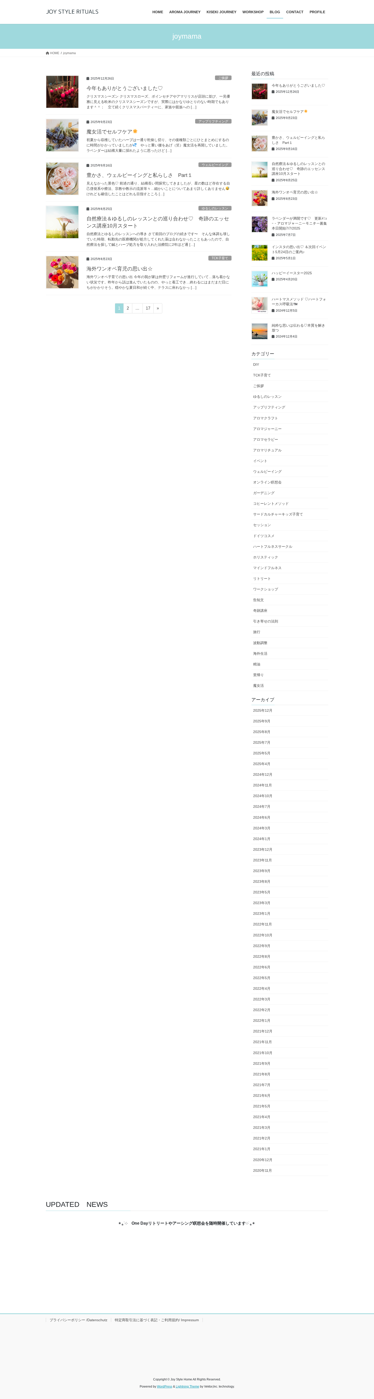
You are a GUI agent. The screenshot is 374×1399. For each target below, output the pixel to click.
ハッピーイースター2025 (292, 273)
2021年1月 (261, 1149)
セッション (262, 525)
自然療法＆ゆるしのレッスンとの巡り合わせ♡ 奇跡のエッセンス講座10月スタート (298, 169)
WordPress (164, 1386)
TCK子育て (220, 258)
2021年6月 (261, 1095)
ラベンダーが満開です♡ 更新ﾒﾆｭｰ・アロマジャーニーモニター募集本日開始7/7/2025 (299, 223)
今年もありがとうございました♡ (125, 88)
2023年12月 (262, 849)
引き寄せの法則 (265, 621)
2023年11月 (262, 860)
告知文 (258, 600)
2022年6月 (261, 967)
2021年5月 (261, 1106)
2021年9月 (261, 1063)
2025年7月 (261, 742)
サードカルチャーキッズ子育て (278, 514)
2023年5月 (261, 892)
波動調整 (260, 643)
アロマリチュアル (267, 450)
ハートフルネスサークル (272, 546)
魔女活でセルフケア (109, 131)
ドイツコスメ (264, 536)
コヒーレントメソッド (271, 503)
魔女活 (258, 685)
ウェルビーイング (215, 165)
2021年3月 (261, 1128)
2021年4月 (261, 1117)
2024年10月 (262, 796)
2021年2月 (261, 1138)
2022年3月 (261, 999)
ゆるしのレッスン (215, 208)
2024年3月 (261, 828)
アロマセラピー (265, 439)
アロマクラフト (265, 418)
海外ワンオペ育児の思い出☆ (122, 268)
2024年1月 (261, 839)
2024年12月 (262, 774)
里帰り (258, 675)
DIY (256, 364)
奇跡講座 (260, 611)
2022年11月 (262, 924)
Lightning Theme (187, 1386)
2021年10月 (262, 1053)
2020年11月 (262, 1170)
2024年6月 (261, 817)
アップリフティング (213, 121)
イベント (260, 461)
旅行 (256, 632)
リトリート (262, 578)
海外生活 (260, 653)
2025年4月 (261, 764)
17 (148, 309)
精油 (256, 664)
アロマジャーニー (267, 429)
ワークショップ (265, 589)
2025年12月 (262, 710)
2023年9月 (261, 871)
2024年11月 (262, 785)
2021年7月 (261, 1085)
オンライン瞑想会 (267, 482)
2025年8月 (261, 732)
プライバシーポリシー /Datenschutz (78, 1320)
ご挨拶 (223, 78)
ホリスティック (265, 557)
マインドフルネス (267, 568)
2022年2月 (261, 1010)
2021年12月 (262, 1031)
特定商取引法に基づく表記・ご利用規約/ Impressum (157, 1320)
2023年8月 (261, 881)
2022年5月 (261, 978)
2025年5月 (261, 753)
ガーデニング (264, 493)
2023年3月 (261, 903)
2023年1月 (261, 913)
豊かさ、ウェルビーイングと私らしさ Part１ (140, 175)
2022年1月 (261, 1020)
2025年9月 (261, 721)
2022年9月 (261, 946)
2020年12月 (262, 1160)
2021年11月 (262, 1042)
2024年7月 (261, 806)
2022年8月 (261, 956)
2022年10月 (262, 935)
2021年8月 (261, 1074)
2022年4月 (261, 988)
